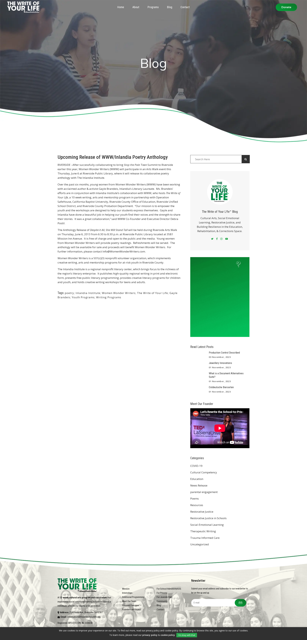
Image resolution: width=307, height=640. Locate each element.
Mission (126, 588)
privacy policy (149, 634)
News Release (198, 485)
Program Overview (130, 605)
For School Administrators (169, 588)
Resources (196, 505)
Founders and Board (131, 609)
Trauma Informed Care (205, 538)
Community (162, 601)
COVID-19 (196, 466)
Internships (127, 592)
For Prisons (162, 592)
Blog (159, 605)
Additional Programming (133, 597)
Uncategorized (199, 544)
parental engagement (204, 492)
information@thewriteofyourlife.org (83, 616)
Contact (160, 609)
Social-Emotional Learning (207, 525)
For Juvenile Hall (164, 597)
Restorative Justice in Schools (208, 518)
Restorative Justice (201, 511)
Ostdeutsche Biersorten (221, 387)
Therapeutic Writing (203, 531)
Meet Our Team (129, 601)
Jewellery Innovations (220, 363)
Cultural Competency (203, 472)
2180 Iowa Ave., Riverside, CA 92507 (86, 612)
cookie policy (168, 634)
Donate (286, 7)
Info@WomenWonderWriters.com (123, 251)
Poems (194, 498)
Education (196, 479)
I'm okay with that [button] (186, 635)
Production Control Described (224, 352)
